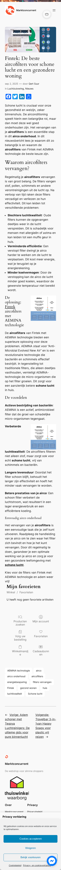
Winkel (11, 592)
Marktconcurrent (26, 10)
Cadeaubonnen (41, 653)
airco (38, 670)
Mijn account (41, 621)
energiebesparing (17, 682)
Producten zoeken (20, 623)
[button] (47, 14)
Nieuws (29, 88)
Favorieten (26, 592)
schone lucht (14, 565)
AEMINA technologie (18, 670)
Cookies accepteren (30, 838)
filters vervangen (42, 682)
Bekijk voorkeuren (30, 857)
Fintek (10, 306)
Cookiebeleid (15, 865)
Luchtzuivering (15, 88)
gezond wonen (28, 687)
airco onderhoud (16, 676)
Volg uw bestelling (20, 637)
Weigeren (30, 848)
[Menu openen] (54, 10)
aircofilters (37, 676)
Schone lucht (35, 693)
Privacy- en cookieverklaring (37, 865)
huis (45, 687)
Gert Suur (34, 83)
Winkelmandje (20, 653)
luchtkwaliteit (14, 693)
